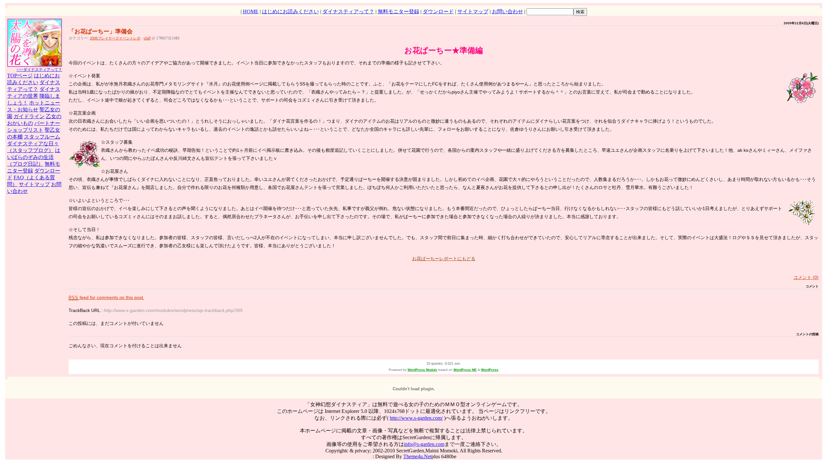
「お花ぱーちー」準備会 (101, 31)
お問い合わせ (507, 11)
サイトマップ (472, 11)
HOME (250, 11)
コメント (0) (806, 277)
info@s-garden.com (424, 444)
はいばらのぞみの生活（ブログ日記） (33, 157)
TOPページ (20, 75)
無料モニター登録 (398, 11)
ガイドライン (29, 116)
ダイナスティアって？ (348, 11)
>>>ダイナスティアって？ (39, 69)
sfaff (147, 38)
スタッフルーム (42, 136)
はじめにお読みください (290, 11)
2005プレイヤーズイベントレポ (115, 38)
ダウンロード (438, 11)
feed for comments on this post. (106, 297)
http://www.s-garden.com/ (416, 418)
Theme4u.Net (417, 456)
